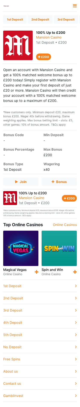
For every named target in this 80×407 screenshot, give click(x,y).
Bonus (61, 182)
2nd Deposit (40, 19)
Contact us (12, 383)
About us (10, 371)
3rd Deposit (65, 19)
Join (23, 182)
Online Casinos (65, 225)
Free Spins (11, 359)
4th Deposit (12, 322)
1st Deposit (15, 19)
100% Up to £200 (33, 193)
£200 (44, 57)
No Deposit (12, 347)
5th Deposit (12, 335)
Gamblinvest (13, 396)
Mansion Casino (49, 37)
